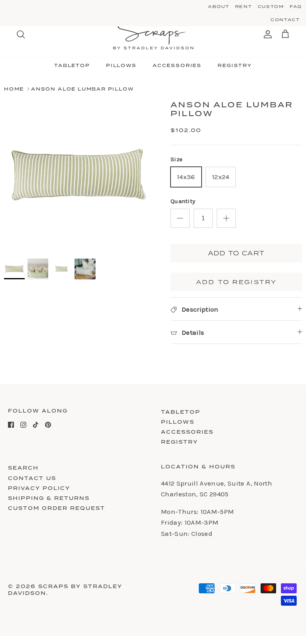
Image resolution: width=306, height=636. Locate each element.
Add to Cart (236, 253)
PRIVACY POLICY (39, 488)
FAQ (296, 6)
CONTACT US (32, 478)
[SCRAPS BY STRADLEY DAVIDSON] (153, 34)
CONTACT (285, 19)
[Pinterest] (48, 425)
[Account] (266, 34)
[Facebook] (11, 425)
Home (14, 89)
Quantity (183, 201)
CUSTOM (271, 6)
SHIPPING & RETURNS (49, 498)
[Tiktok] (36, 425)
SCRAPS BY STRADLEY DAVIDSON (65, 589)
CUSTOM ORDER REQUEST (56, 508)
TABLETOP (72, 65)
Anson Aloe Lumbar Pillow (82, 89)
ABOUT (218, 6)
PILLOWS (121, 65)
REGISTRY (235, 65)
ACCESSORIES (177, 65)
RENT (243, 6)
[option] (78, 175)
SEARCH (23, 467)
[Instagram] (23, 425)
